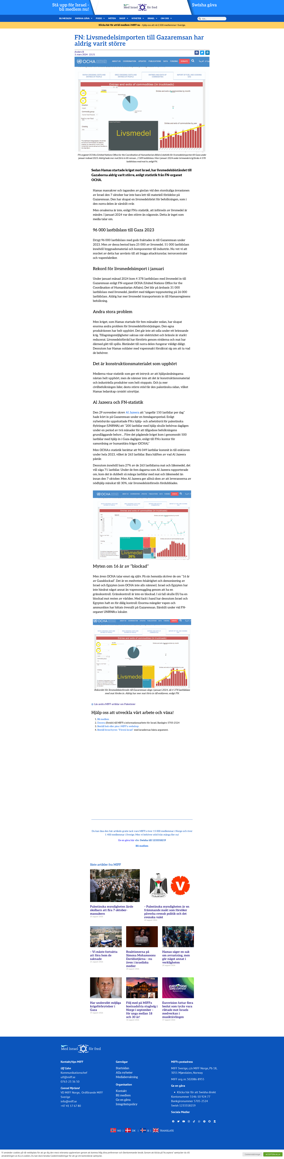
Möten (112, 18)
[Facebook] (173, 1121)
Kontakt (121, 1091)
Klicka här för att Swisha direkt (196, 1092)
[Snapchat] (209, 1121)
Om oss (165, 18)
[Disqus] (142, 772)
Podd (99, 18)
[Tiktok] (194, 1121)
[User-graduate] (215, 1121)
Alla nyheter (124, 1072)
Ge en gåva (123, 1100)
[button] (197, 53)
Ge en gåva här (126, 840)
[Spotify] (204, 1121)
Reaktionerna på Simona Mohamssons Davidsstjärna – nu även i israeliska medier (141, 959)
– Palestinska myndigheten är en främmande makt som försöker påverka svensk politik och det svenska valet (166, 912)
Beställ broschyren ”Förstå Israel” (115, 730)
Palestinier (129, 704)
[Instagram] (189, 1121)
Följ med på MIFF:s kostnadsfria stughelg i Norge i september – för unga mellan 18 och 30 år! (142, 1010)
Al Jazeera (132, 412)
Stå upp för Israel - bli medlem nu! (70, 7)
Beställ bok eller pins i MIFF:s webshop (118, 726)
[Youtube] (183, 1121)
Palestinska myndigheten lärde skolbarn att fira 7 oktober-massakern (111, 910)
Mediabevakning (127, 1077)
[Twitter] (178, 1121)
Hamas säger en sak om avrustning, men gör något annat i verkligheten (176, 957)
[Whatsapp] (199, 1121)
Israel (151, 18)
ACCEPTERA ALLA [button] (273, 1154)
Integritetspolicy (126, 1104)
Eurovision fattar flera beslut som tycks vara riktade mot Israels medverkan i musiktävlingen (177, 1010)
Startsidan (122, 1068)
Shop (122, 18)
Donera (101, 722)
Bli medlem (65, 18)
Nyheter (136, 18)
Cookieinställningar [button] (252, 1154)
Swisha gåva (204, 5)
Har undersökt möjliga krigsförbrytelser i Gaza (105, 1006)
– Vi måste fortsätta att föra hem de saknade (103, 955)
